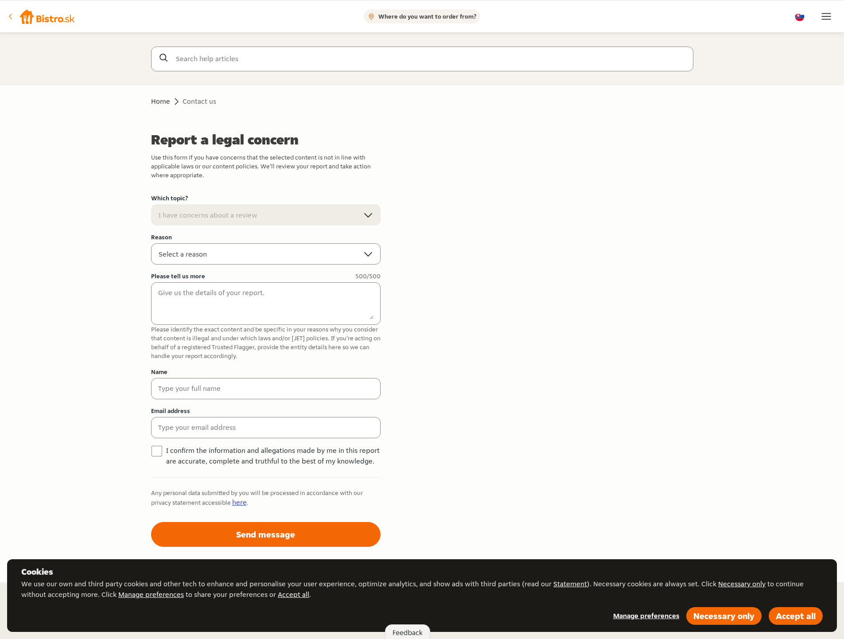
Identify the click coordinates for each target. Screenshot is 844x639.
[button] (42, 16)
